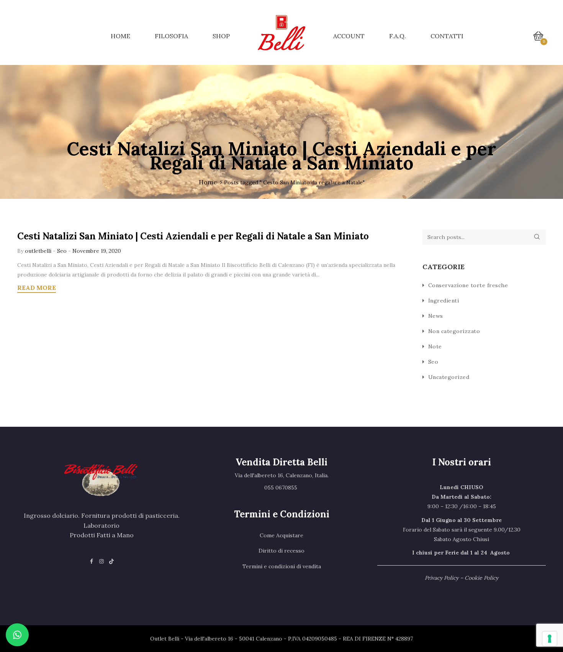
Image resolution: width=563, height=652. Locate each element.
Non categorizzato (454, 331)
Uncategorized (449, 377)
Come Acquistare (281, 535)
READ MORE (36, 287)
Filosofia (171, 36)
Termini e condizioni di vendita (281, 566)
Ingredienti (443, 300)
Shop (221, 36)
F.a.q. (397, 36)
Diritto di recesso (281, 550)
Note (435, 346)
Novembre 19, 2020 (96, 250)
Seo (62, 250)
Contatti (446, 36)
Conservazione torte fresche (468, 285)
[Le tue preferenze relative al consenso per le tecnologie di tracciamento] (549, 638)
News (435, 315)
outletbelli (39, 250)
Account (349, 36)
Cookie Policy (481, 577)
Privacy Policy (441, 577)
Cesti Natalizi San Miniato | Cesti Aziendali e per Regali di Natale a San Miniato (193, 236)
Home (120, 36)
